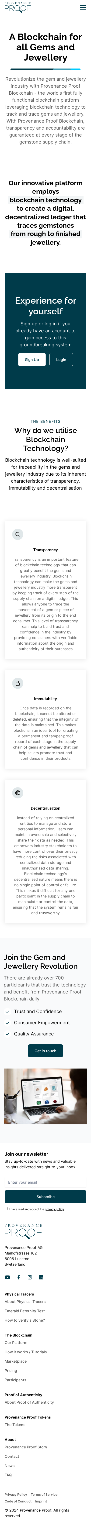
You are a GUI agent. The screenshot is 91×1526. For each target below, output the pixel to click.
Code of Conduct (18, 1501)
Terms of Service (44, 1494)
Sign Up (32, 359)
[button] (82, 7)
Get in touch (45, 1050)
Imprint (41, 1501)
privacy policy (54, 1209)
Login (61, 359)
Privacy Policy (16, 1494)
